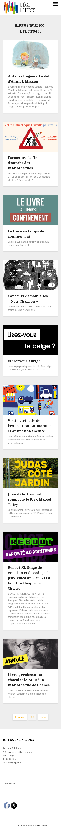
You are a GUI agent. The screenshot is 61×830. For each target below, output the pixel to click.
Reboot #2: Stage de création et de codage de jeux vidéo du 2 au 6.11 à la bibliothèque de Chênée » (29, 578)
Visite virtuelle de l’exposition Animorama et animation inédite (30, 425)
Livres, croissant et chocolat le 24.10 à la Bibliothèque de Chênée (29, 679)
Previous (19, 717)
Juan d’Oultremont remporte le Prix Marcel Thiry (29, 499)
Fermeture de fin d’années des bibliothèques (23, 162)
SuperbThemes (40, 825)
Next (43, 717)
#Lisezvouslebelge (24, 360)
